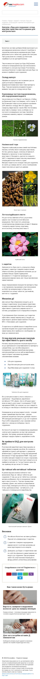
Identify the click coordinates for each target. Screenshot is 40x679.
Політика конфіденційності (24, 673)
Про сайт (5, 675)
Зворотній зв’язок (8, 673)
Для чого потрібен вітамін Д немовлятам (16, 636)
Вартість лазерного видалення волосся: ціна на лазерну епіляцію (19, 607)
